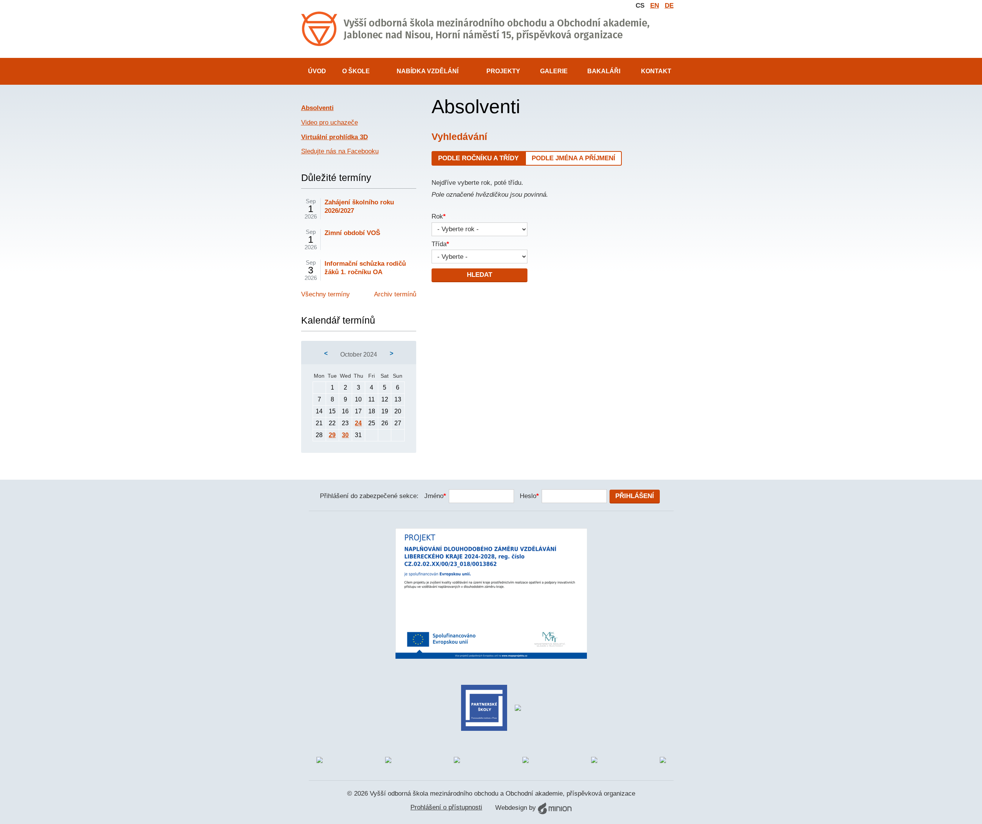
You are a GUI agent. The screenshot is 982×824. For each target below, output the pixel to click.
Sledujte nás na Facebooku (340, 151)
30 (345, 435)
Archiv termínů (395, 294)
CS (640, 5)
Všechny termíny (325, 294)
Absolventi (317, 108)
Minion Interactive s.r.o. (555, 808)
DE (669, 5)
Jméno (435, 496)
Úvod (317, 71)
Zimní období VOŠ (352, 233)
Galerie (554, 71)
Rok (439, 216)
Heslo (529, 496)
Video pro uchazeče (329, 122)
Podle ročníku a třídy (478, 158)
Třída (440, 244)
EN (654, 5)
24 (358, 423)
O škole (356, 71)
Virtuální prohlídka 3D (334, 137)
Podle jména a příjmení (573, 158)
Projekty (503, 71)
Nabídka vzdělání (427, 71)
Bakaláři (603, 71)
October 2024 (358, 354)
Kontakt (656, 71)
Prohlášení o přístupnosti (446, 807)
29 (332, 435)
